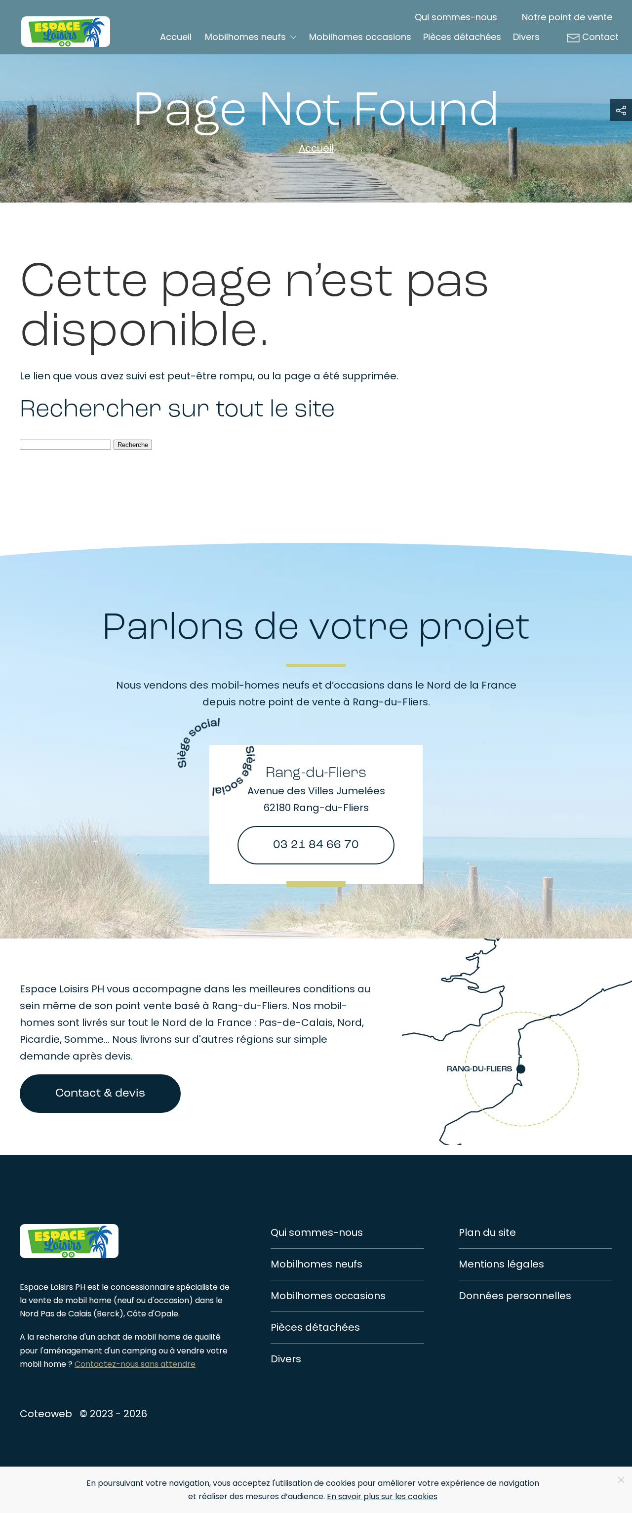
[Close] (621, 1479)
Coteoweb (46, 1414)
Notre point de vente (567, 17)
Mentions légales (501, 1264)
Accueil (176, 37)
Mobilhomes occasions (360, 37)
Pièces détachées (462, 37)
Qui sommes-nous (456, 17)
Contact (600, 37)
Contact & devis (100, 1094)
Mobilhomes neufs (316, 1264)
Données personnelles (515, 1296)
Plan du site (487, 1232)
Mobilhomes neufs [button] (245, 37)
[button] (621, 110)
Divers (526, 37)
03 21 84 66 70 (316, 845)
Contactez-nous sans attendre (135, 1364)
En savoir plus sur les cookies (382, 1496)
